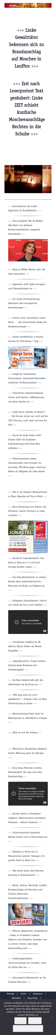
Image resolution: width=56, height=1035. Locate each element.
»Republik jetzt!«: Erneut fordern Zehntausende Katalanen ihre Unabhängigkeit (27, 665)
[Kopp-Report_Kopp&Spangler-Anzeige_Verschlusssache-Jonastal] (28, 521)
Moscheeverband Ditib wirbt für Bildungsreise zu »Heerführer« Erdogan (27, 718)
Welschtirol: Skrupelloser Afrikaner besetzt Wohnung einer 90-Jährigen (27, 753)
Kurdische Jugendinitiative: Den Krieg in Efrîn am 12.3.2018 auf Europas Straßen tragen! (26, 562)
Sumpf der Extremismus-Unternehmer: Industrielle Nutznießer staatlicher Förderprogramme (27, 378)
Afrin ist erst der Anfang (27, 732)
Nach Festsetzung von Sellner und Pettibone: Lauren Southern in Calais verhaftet (27, 511)
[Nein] (52, 1017)
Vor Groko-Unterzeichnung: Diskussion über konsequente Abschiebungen (24, 303)
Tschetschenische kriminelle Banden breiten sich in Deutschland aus (27, 837)
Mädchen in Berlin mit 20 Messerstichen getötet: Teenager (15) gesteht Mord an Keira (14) (26, 856)
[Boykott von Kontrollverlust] (28, 904)
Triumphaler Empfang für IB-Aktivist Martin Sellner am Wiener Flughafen (25, 646)
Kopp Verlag (32, 998)
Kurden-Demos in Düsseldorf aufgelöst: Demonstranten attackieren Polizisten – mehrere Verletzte (27, 818)
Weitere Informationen (28, 1028)
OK (20, 1020)
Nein (35, 1020)
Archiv (23, 993)
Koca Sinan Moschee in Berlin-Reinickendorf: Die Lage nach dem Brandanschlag (25, 772)
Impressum (37, 993)
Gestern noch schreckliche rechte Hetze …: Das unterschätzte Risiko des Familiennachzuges (27, 322)
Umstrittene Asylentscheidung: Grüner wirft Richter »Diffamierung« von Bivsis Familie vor (26, 397)
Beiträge (10, 993)
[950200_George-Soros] (28, 347)
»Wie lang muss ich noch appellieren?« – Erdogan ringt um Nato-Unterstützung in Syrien (27, 699)
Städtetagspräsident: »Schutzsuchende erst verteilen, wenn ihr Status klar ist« (27, 963)
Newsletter (16, 998)
